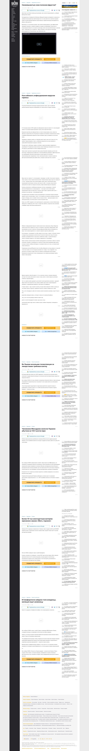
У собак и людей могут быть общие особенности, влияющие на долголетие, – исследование (69, 265)
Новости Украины (26, 699)
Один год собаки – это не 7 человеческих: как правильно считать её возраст (69, 524)
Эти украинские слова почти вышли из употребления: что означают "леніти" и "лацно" (69, 322)
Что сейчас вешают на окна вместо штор (30, 719)
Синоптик (39, 708)
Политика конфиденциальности (40, 748)
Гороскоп (25, 711)
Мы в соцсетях (64, 748)
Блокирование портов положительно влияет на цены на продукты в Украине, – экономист (69, 95)
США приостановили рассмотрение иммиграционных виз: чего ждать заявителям (69, 357)
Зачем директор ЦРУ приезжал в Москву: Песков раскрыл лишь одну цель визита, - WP (69, 269)
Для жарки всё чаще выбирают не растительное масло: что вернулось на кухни (69, 273)
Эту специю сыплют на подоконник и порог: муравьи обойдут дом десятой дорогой (69, 607)
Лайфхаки (25, 714)
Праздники (39, 728)
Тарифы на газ (61, 702)
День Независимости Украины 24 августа (41, 723)
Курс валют (44, 702)
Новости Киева (47, 699)
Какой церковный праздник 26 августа (49, 725)
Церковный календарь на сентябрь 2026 (64, 725)
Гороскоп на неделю (39, 711)
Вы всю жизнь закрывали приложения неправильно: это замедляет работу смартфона (69, 570)
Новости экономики (27, 702)
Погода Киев (44, 708)
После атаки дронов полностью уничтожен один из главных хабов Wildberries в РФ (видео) (69, 182)
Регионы (13, 17)
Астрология (31, 728)
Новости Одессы (54, 699)
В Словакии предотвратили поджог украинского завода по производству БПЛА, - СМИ (69, 536)
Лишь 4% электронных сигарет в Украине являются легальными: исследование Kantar (69, 205)
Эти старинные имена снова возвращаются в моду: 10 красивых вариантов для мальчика (68, 279)
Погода (13, 29)
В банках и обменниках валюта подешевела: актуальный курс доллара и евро (69, 291)
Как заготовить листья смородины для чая (30, 720)
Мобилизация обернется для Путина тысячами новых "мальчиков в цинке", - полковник (69, 544)
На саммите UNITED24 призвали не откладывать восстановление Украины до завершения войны (69, 73)
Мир (12, 14)
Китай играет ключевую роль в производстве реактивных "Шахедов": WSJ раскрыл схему (69, 445)
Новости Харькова (34, 699)
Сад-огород (25, 734)
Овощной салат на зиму (32, 731)
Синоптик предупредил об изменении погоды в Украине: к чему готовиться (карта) (68, 315)
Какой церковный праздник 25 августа (56, 723)
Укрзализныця (67, 702)
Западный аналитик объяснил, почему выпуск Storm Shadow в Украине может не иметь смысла (69, 548)
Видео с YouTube (14, 31)
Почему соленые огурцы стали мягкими (50, 715)
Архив (13, 38)
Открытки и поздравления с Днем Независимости (32, 725)
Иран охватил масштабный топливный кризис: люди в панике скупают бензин (69, 672)
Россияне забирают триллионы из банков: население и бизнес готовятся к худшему (69, 162)
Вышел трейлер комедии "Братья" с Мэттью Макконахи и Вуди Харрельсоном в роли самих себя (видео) (69, 668)
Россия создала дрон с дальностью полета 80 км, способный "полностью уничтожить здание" (69, 675)
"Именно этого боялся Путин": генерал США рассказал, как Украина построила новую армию (68, 402)
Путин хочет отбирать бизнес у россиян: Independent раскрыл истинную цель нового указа (69, 651)
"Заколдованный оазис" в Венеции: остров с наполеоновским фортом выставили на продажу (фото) (69, 326)
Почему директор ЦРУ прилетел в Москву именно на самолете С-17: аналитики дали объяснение (69, 477)
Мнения (13, 35)
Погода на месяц (34, 708)
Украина (13, 11)
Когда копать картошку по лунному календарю (31, 735)
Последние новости (68, 10)
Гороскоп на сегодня (47, 711)
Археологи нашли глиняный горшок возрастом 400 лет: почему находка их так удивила (69, 121)
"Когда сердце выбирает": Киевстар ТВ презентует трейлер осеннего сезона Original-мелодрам (69, 632)
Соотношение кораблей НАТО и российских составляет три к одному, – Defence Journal (69, 520)
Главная (13, 8)
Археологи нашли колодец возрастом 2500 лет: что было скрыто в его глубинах (69, 516)
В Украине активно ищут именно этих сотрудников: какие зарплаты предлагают (69, 80)
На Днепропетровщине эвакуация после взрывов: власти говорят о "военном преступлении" (69, 540)
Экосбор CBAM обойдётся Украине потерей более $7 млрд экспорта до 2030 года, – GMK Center (69, 88)
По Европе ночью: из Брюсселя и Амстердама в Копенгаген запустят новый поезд (69, 103)
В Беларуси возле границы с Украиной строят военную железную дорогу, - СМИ (68, 311)
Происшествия (14, 24)
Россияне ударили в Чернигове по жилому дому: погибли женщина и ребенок (69, 376)
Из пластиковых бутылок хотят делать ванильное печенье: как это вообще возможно (69, 387)
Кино (64, 728)
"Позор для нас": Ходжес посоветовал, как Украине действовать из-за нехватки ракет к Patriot (69, 469)
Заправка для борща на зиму (42, 731)
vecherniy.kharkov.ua (26, 55)
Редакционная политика (55, 748)
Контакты (13, 41)
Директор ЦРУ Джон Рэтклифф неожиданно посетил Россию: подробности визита (69, 655)
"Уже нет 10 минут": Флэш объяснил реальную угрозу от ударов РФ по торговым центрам (69, 13)
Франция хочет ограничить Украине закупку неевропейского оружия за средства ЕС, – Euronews (69, 574)
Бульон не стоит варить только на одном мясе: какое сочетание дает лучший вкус (69, 369)
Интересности (14, 28)
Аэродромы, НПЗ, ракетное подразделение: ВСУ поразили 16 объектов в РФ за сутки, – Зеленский (68, 117)
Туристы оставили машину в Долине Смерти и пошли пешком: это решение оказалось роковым (69, 283)
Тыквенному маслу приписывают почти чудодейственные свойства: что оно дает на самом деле (69, 618)
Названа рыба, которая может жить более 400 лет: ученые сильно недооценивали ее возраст (69, 465)
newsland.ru (24, 324)
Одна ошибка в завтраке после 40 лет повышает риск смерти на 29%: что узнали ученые (69, 532)
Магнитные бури (57, 708)
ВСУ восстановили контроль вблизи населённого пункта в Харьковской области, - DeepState (69, 643)
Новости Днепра (61, 699)
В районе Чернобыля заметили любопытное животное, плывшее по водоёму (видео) (68, 361)
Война (13, 9)
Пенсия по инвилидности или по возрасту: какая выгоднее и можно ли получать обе (69, 188)
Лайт (12, 22)
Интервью (13, 34)
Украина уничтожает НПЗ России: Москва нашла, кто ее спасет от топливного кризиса (69, 647)
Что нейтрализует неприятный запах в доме (47, 720)
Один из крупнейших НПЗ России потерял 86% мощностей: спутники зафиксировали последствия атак (69, 298)
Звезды (54, 728)
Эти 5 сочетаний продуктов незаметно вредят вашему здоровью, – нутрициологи (69, 490)
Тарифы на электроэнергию (28, 705)
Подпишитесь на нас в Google (36, 10)
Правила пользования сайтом (27, 748)
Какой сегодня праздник (28, 723)
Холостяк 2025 (59, 728)
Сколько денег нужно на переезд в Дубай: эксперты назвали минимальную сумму (69, 353)
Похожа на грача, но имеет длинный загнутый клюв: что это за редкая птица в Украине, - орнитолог (69, 395)
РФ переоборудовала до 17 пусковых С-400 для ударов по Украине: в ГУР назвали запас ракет (69, 139)
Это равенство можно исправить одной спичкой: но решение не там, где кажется (69, 334)
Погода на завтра (50, 708)
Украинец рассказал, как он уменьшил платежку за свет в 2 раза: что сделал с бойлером (69, 66)
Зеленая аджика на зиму (52, 731)
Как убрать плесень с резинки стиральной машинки (47, 719)
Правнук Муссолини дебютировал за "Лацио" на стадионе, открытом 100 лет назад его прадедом (69, 622)
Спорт (13, 18)
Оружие (13, 23)
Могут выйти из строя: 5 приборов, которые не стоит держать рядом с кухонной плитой (69, 552)
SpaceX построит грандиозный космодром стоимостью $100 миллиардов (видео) (69, 109)
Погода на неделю (64, 708)
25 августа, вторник (67, 513)
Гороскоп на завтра (31, 711)
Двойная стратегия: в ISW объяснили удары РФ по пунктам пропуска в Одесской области (69, 409)
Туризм (13, 27)
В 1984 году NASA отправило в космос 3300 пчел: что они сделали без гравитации (69, 330)
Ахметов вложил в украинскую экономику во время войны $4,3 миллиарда (68, 614)
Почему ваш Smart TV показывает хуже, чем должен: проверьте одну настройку (69, 473)
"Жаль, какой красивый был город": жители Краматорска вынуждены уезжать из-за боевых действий (69, 510)
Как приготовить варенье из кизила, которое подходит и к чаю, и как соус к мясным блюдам (69, 629)
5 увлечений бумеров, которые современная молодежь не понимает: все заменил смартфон (69, 578)
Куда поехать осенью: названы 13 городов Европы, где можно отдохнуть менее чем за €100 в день (69, 209)
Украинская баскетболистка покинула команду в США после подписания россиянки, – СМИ (69, 562)
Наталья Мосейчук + (34, 696)
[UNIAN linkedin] (43, 739)
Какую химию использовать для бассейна (65, 715)
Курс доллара (34, 702)
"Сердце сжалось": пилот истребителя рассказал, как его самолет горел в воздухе (69, 113)
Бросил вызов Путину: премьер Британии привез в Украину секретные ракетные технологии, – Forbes (69, 383)
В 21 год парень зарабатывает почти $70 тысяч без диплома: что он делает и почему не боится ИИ (69, 365)
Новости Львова (41, 699)
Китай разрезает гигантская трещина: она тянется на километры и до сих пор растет (69, 302)
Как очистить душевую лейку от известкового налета (49, 717)
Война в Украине (26, 696)
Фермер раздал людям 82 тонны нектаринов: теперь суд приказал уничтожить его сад (69, 227)
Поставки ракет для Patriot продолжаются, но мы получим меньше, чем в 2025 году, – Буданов (69, 528)
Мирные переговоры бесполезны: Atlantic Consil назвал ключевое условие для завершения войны (69, 287)
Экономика (14, 13)
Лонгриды (13, 36)
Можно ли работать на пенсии (52, 702)
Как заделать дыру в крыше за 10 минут (52, 714)
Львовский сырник (61, 731)
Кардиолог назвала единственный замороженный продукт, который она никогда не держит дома (69, 413)
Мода (35, 728)
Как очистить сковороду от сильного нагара (31, 717)
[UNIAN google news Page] (45, 739)
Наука (13, 19)
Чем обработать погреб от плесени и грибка (63, 720)
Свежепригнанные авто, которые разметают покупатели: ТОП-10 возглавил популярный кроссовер (69, 223)
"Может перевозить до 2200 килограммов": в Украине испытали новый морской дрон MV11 (69, 555)
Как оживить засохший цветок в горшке (65, 719)
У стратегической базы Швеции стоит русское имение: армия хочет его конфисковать (69, 220)
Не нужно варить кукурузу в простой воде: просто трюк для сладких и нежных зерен (69, 566)
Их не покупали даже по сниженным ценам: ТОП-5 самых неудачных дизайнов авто (69, 158)
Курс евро (40, 702)
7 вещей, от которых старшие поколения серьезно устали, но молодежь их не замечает (69, 178)
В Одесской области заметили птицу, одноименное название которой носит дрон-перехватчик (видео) (69, 28)
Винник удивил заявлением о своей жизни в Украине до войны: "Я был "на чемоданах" (69, 201)
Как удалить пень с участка (64, 717)
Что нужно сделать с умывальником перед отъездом (32, 715)
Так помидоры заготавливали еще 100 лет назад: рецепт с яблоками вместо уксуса (69, 213)
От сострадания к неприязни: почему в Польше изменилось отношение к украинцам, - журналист (69, 19)
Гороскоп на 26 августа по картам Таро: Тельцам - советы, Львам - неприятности (69, 419)
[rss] (51, 739)
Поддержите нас (69, 6)
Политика (13, 12)
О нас (48, 748)
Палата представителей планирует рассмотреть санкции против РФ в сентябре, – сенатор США (69, 487)
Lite (24, 728)
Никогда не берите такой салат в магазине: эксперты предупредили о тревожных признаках (69, 84)
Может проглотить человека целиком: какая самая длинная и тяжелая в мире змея (69, 461)
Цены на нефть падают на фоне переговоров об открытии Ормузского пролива (68, 129)
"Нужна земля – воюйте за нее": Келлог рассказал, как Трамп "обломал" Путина (69, 69)
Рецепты (26, 728)
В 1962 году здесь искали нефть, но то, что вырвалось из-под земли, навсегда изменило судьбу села (69, 639)
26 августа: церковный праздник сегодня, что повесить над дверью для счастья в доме (69, 454)
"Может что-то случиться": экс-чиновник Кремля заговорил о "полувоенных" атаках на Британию (69, 99)
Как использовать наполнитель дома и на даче (36, 714)
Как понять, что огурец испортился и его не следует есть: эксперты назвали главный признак (69, 603)
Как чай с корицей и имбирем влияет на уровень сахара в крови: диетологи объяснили (68, 664)
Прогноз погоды (26, 708)
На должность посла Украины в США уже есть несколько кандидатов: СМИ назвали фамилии (69, 174)
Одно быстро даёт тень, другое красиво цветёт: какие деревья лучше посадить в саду (69, 125)
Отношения (50, 728)
